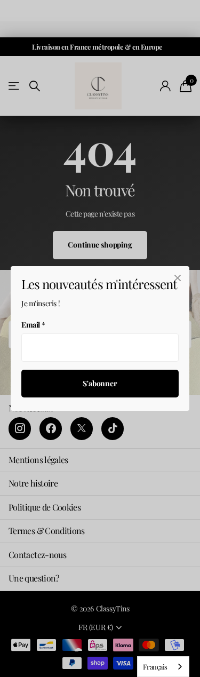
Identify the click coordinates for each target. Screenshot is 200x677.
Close (177, 278)
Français (155, 666)
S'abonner (100, 383)
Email (33, 325)
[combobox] (163, 666)
